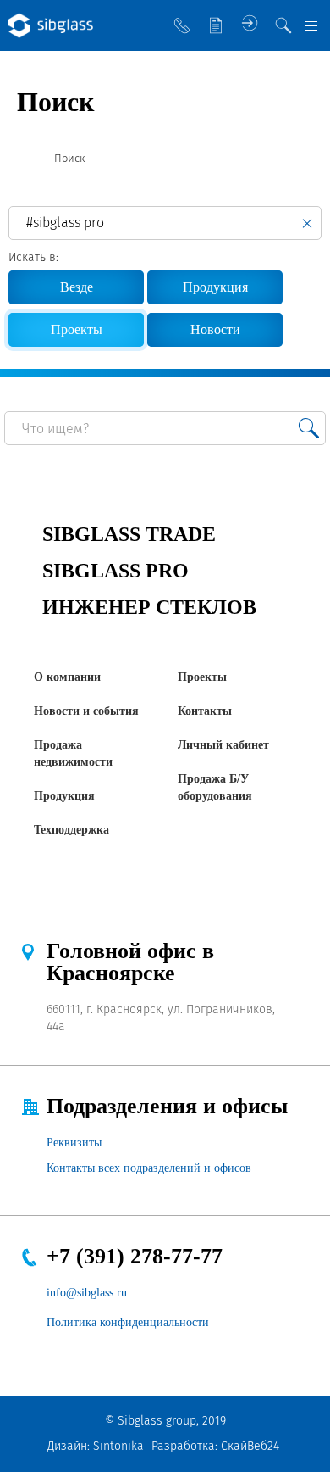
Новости (215, 329)
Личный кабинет (223, 745)
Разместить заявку (215, 25)
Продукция (215, 287)
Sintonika (118, 1446)
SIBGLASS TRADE (129, 534)
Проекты (202, 677)
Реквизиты (74, 1142)
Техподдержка (71, 829)
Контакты (205, 711)
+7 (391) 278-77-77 (135, 1256)
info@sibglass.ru (87, 1292)
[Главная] (23, 158)
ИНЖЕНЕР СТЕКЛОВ (149, 607)
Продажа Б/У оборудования (215, 787)
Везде (76, 287)
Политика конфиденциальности (128, 1322)
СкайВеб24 (250, 1446)
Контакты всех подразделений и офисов (149, 1168)
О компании (67, 677)
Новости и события (86, 711)
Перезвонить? (181, 25)
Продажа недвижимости (73, 753)
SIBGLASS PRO (115, 571)
